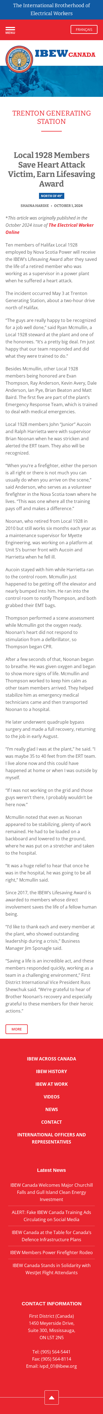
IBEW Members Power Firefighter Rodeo (51, 1252)
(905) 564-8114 (56, 1359)
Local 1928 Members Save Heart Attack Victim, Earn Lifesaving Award (51, 170)
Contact (51, 1122)
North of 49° (51, 196)
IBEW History (51, 1071)
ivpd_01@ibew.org (58, 1366)
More (17, 1029)
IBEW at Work (51, 1084)
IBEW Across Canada (51, 1059)
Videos (52, 1097)
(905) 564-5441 (56, 1352)
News (51, 1109)
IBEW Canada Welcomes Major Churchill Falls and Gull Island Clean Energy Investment (51, 1192)
